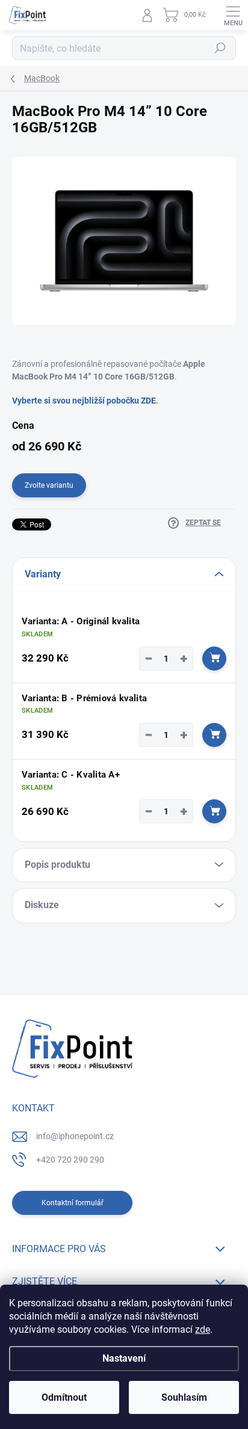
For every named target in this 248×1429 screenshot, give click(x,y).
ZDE (147, 400)
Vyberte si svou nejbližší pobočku (75, 400)
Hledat (220, 48)
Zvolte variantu (49, 485)
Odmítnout (64, 1397)
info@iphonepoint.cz (75, 1136)
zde (202, 1329)
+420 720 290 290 (70, 1159)
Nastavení (124, 1358)
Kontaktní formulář (73, 1203)
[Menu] (233, 15)
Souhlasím (184, 1397)
